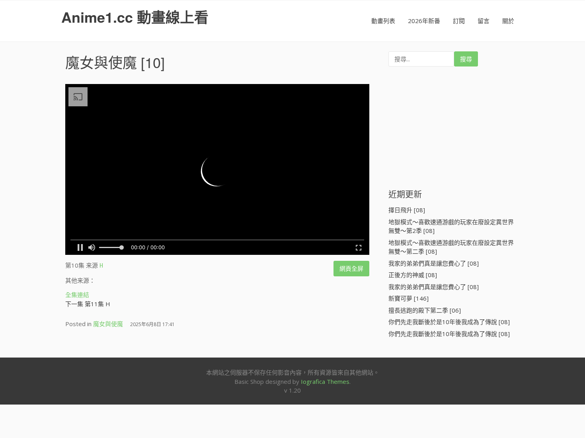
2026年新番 (424, 21)
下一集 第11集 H (87, 304)
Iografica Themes (325, 381)
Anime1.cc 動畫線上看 (135, 16)
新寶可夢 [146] (408, 298)
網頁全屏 (351, 268)
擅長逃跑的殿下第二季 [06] (424, 310)
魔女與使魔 (101, 62)
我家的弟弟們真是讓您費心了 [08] (433, 263)
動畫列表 (383, 21)
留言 (483, 21)
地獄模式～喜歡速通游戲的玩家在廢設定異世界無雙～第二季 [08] (451, 247)
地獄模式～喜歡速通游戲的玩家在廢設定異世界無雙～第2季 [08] (451, 226)
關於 (508, 21)
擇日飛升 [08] (406, 210)
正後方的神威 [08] (412, 275)
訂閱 (459, 21)
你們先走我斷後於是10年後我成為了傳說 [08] (449, 322)
